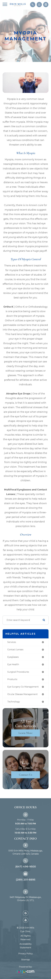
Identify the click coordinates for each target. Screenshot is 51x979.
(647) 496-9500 (25, 866)
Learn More (26, 733)
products (12, 679)
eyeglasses (13, 657)
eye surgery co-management (23, 687)
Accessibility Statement (25, 946)
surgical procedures (18, 672)
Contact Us (25, 774)
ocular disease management (22, 694)
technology (13, 701)
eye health (13, 664)
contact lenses (15, 649)
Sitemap (25, 959)
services (11, 642)
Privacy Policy (25, 953)
